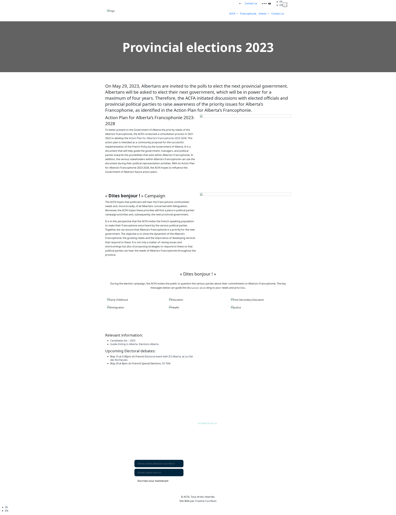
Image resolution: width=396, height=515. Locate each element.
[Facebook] (267, 3)
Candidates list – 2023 (122, 340)
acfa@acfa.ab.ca (207, 423)
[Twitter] (269, 3)
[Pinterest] (272, 3)
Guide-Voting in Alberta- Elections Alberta (134, 344)
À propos (114, 419)
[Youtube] (274, 3)
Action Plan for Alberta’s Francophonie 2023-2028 (157, 138)
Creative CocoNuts (206, 501)
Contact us (115, 424)
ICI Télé (166, 363)
